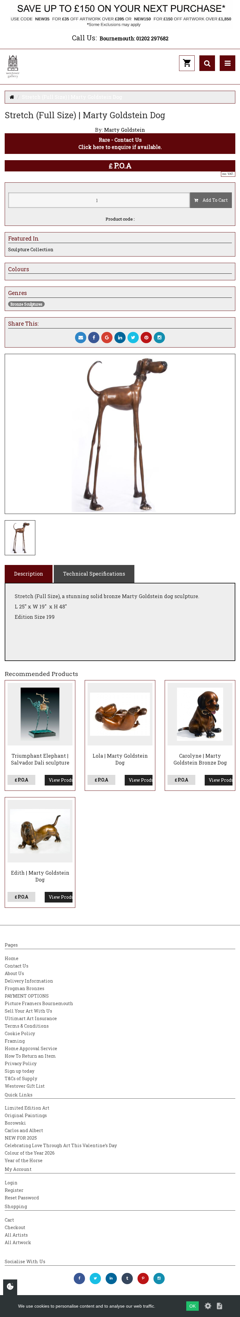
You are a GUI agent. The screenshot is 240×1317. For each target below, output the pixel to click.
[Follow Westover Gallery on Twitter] (95, 1278)
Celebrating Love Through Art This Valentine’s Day (61, 1145)
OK (192, 1306)
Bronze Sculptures (26, 304)
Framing (15, 1041)
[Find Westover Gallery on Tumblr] (127, 1278)
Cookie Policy (20, 1033)
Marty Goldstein (124, 129)
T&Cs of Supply (21, 1078)
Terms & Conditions (27, 1026)
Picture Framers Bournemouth (39, 1003)
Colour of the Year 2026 (30, 1153)
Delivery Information (29, 981)
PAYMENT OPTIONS (27, 996)
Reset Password (22, 1198)
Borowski (15, 1123)
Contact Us (16, 966)
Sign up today (19, 1071)
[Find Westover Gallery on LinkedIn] (111, 1278)
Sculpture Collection (30, 249)
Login (11, 1183)
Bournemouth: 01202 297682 (134, 38)
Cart (9, 1220)
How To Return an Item (30, 1056)
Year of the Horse (23, 1160)
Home (11, 958)
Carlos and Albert (24, 1130)
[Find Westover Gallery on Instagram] (159, 1278)
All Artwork (18, 1242)
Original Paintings (26, 1115)
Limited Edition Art (27, 1108)
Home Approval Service (31, 1048)
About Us (14, 973)
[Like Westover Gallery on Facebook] (79, 1278)
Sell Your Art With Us (28, 1011)
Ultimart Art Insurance (31, 1018)
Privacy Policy (21, 1063)
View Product (60, 780)
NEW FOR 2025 (21, 1138)
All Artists (16, 1235)
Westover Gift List (25, 1086)
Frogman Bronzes (24, 988)
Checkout (15, 1227)
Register (14, 1190)
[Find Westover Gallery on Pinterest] (143, 1278)
